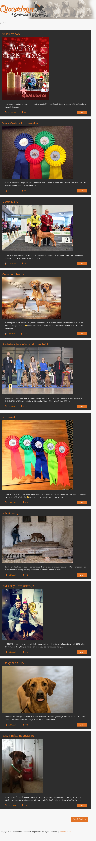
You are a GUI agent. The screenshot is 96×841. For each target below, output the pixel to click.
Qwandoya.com (24, 9)
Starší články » (79, 819)
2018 (25, 112)
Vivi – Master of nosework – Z (21, 123)
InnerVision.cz (65, 831)
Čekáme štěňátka (13, 274)
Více (81, 112)
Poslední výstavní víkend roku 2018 (25, 344)
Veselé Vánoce (11, 34)
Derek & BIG (10, 201)
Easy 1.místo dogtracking (18, 736)
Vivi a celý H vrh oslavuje (18, 586)
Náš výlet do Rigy (13, 663)
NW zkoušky (10, 513)
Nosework (9, 417)
